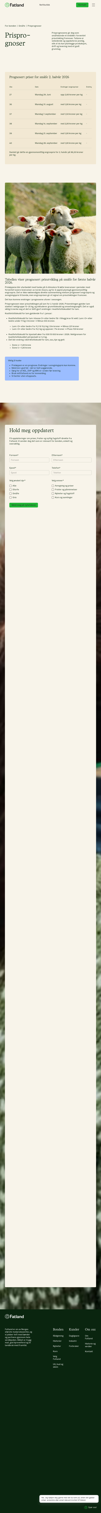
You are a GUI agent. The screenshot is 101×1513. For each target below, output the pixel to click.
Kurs (55, 1351)
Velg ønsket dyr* (17, 480)
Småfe (22, 26)
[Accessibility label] (82, 5)
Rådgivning (58, 1336)
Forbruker (74, 1346)
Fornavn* (13, 455)
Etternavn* (57, 455)
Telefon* (56, 468)
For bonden (10, 26)
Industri (73, 1341)
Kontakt (89, 1351)
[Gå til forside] (14, 5)
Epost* (12, 468)
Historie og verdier (90, 1345)
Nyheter (57, 1346)
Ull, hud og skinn (58, 1365)
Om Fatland (89, 1337)
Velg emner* (58, 480)
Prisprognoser (35, 26)
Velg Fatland (57, 1357)
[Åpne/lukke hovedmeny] (93, 5)
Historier (57, 1341)
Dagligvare (74, 1336)
